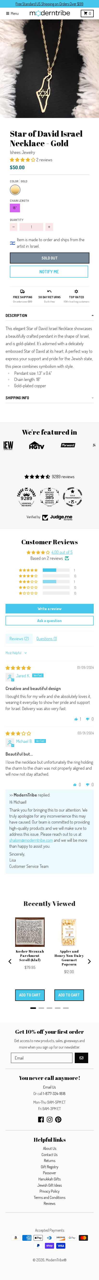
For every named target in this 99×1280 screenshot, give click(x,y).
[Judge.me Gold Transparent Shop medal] (72, 496)
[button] (49, 68)
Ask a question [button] (49, 620)
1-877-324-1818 (54, 1093)
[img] (18, 667)
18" (15, 208)
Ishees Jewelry (22, 152)
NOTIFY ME (49, 271)
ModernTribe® (56, 1260)
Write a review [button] (50, 608)
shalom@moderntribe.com (31, 840)
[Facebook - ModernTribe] (41, 1119)
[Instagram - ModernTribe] (49, 1119)
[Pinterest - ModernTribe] (58, 1119)
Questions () (47, 638)
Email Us (49, 1087)
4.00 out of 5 (62, 552)
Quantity (16, 220)
